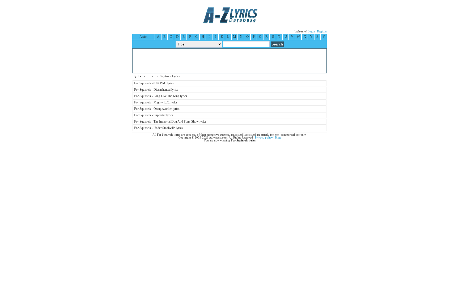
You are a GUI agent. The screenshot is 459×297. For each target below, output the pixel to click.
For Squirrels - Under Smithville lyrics (158, 128)
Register (322, 31)
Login (311, 31)
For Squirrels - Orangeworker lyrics (157, 109)
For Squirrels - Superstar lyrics (153, 115)
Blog (278, 137)
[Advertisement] (229, 61)
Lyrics (137, 76)
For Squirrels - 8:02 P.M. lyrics (154, 83)
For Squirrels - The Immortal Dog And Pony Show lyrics (170, 121)
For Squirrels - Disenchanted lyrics (156, 89)
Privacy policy (264, 137)
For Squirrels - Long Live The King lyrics (160, 96)
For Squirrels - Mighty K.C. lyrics (155, 102)
